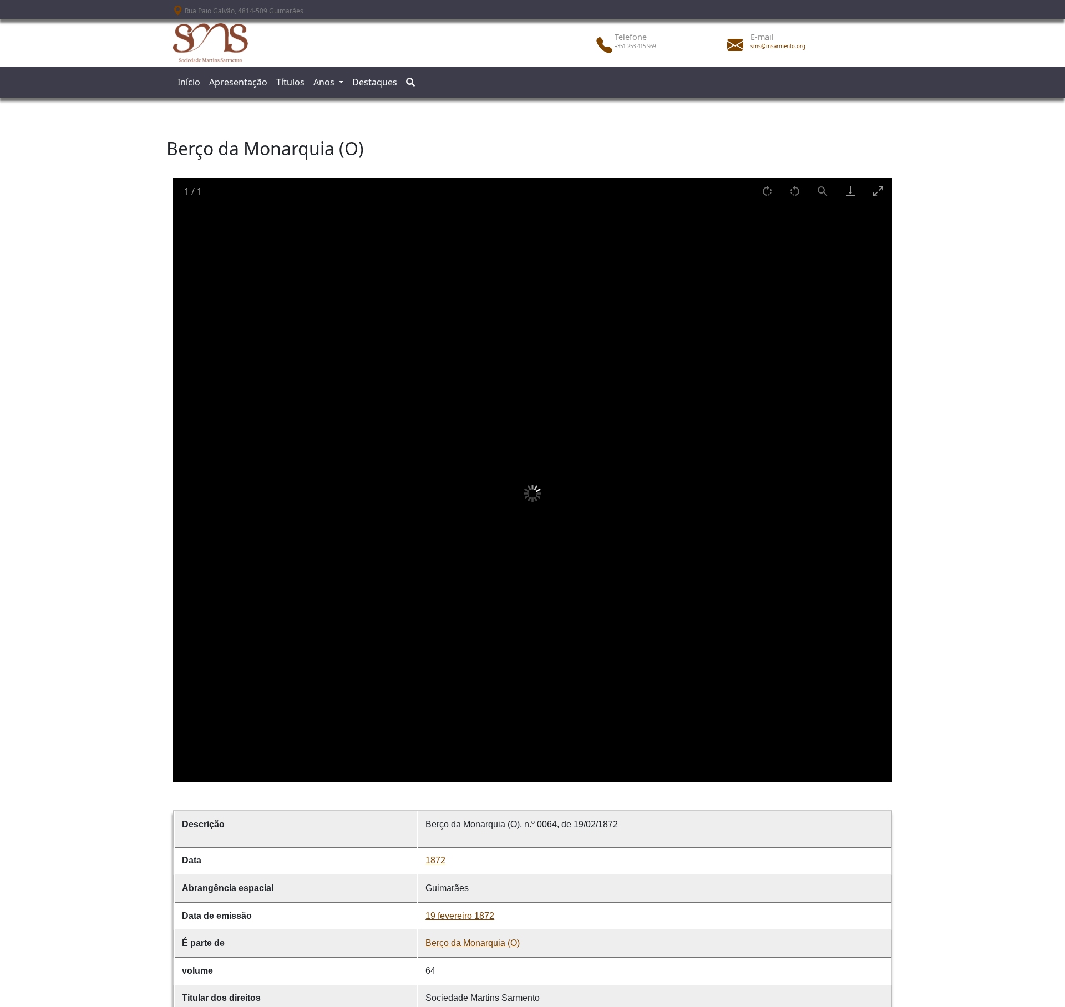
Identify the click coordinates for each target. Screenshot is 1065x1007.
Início (189, 82)
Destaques (374, 82)
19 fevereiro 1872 (459, 915)
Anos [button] (325, 82)
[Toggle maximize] (878, 191)
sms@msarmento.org (777, 46)
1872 (435, 860)
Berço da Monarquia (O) (472, 943)
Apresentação (238, 82)
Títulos (290, 82)
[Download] (850, 191)
